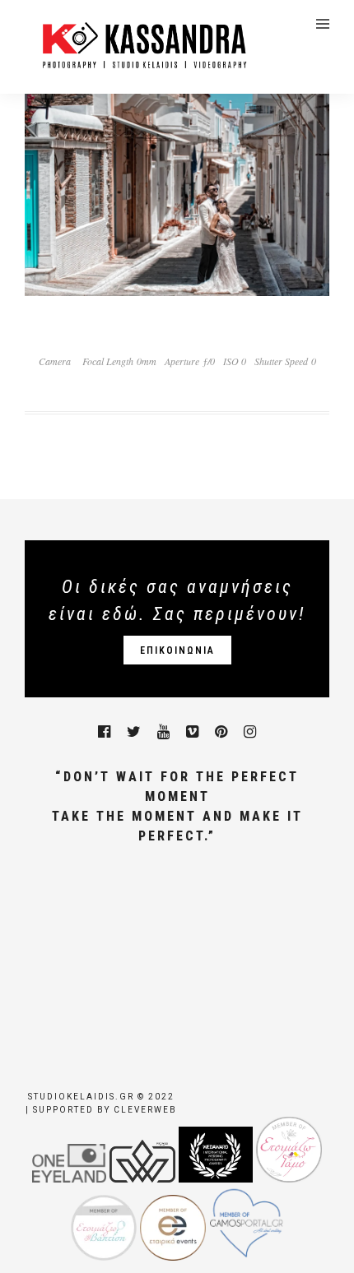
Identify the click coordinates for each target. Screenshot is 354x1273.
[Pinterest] (221, 731)
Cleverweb (145, 1109)
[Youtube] (163, 731)
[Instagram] (250, 731)
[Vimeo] (192, 731)
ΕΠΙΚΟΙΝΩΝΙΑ (177, 650)
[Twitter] (134, 731)
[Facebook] (104, 731)
